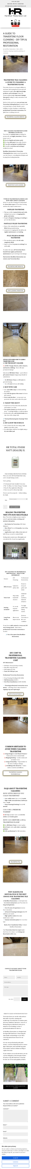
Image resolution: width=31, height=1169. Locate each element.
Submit (24, 999)
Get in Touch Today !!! (15, 694)
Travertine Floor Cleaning (15, 185)
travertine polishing (18, 51)
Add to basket (14, 507)
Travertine (6, 104)
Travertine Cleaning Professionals (15, 773)
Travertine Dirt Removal (15, 266)
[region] (15, 1156)
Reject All (15, 1166)
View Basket (16, 25)
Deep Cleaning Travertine (15, 290)
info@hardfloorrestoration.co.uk (15, 6)
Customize (15, 1162)
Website (5, 1138)
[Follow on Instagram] (19, 23)
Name (5, 1125)
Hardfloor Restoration (10, 49)
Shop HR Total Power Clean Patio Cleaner (15, 1087)
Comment (6, 1108)
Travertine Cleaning (8, 51)
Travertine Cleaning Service (15, 117)
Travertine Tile (15, 862)
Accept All (15, 1158)
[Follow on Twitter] (15, 23)
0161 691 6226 (15, 1)
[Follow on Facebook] (12, 23)
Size (6, 500)
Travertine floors (20, 250)
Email (5, 1131)
